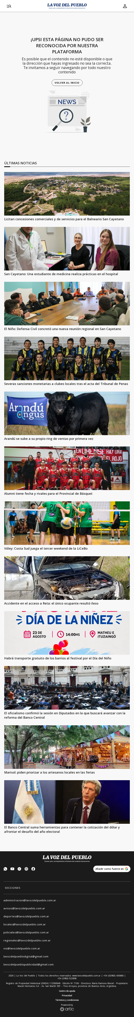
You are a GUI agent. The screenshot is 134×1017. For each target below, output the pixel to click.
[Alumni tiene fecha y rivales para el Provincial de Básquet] (67, 468)
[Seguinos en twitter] (19, 869)
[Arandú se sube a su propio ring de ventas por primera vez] (67, 413)
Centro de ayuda (67, 991)
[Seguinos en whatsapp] (5, 869)
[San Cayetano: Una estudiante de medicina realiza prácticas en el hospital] (67, 248)
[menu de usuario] (125, 6)
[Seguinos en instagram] (26, 869)
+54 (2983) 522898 (67, 978)
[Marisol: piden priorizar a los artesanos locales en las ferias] (67, 747)
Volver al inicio (67, 82)
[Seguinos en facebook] (33, 869)
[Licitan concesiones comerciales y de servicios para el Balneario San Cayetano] (67, 194)
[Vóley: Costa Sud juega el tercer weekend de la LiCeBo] (67, 523)
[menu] (25, 6)
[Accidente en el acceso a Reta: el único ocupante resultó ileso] (67, 578)
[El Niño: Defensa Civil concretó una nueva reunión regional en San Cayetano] (67, 303)
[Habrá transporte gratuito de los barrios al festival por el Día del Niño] (67, 633)
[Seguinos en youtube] (12, 869)
